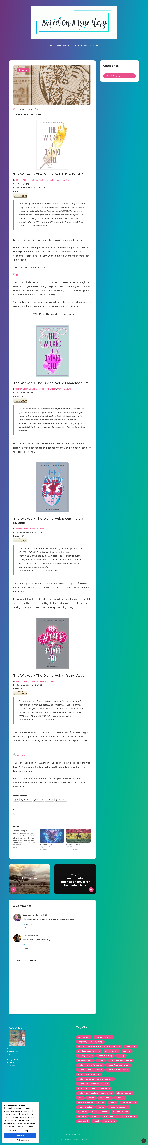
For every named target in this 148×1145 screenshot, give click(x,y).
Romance (82, 1116)
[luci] (16, 274)
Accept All (20, 1135)
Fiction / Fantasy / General (120, 1060)
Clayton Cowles (64, 180)
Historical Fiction (85, 1102)
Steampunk (83, 1121)
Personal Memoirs (100, 1112)
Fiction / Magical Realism (89, 1074)
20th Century (84, 1037)
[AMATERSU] (19, 755)
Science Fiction (110, 1116)
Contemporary (111, 1051)
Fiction (101, 1060)
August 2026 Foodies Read (82, 46)
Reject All (28, 1131)
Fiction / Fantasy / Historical (90, 1065)
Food (80, 1098)
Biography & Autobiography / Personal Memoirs (99, 1046)
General (91, 1098)
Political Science (120, 1112)
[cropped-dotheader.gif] (74, 22)
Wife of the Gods (73, 844)
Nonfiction (82, 1112)
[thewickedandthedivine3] (52, 487)
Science (95, 1116)
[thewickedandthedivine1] (52, 145)
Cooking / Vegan (85, 1056)
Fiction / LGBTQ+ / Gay (117, 1070)
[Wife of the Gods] (78, 836)
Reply (27, 928)
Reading (23, 70)
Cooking (126, 1051)
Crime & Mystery (105, 1056)
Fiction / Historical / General (90, 1070)
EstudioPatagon (81, 1139)
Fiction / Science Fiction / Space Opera (95, 1093)
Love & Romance (128, 1102)
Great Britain (105, 1098)
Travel (96, 1121)
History (101, 1102)
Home (52, 46)
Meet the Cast (63, 46)
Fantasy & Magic (85, 1060)
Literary (112, 1102)
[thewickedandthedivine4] (52, 643)
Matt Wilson (50, 180)
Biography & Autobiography (90, 1042)
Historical (120, 1098)
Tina (25, 936)
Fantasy (121, 1056)
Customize (12, 1131)
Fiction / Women (124, 1093)
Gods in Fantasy (46, 844)
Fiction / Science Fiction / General (93, 1084)
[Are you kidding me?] (26, 839)
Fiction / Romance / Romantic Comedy (95, 1079)
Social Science (128, 1116)
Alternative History (103, 1037)
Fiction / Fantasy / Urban (118, 1065)
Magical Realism (85, 1107)
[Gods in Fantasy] (52, 836)
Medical (101, 1107)
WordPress (79, 1134)
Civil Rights (130, 1046)
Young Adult (109, 1121)
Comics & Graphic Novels (89, 1051)
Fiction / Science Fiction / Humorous (94, 1088)
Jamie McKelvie (36, 180)
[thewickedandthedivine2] (52, 351)
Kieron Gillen (22, 180)
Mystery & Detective (119, 1107)
